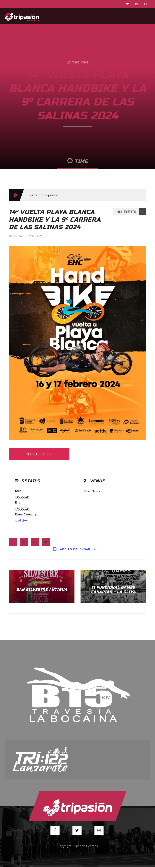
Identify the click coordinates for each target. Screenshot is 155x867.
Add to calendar (75, 549)
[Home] (22, 16)
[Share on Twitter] (24, 542)
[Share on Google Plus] (35, 542)
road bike (80, 62)
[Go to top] (77, 806)
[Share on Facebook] (13, 542)
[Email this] (46, 542)
